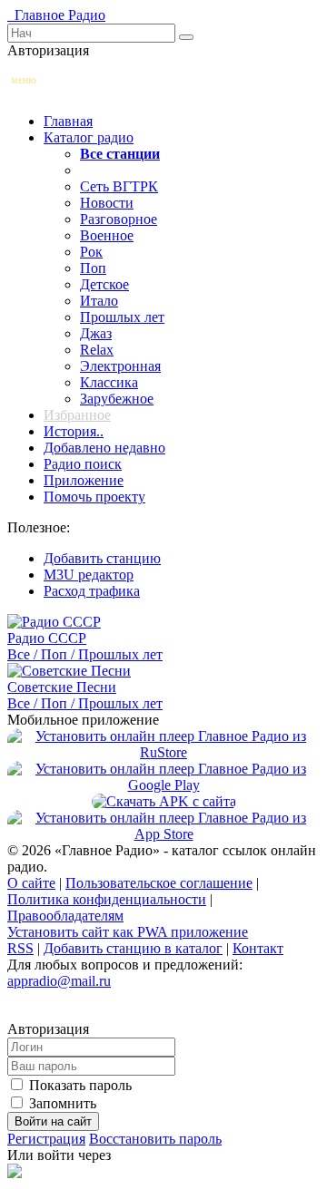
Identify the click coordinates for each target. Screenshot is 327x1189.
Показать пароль (78, 1085)
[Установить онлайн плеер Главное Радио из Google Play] (163, 785)
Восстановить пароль (155, 1138)
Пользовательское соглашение (159, 883)
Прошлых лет (122, 317)
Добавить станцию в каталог (133, 948)
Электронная (120, 366)
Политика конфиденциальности (106, 899)
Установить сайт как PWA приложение (127, 932)
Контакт (258, 948)
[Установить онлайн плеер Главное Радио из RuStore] (163, 752)
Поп (93, 268)
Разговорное (118, 219)
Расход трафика (92, 591)
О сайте (31, 883)
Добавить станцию (102, 558)
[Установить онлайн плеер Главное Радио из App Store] (163, 834)
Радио (56, 15)
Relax (97, 349)
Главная (68, 121)
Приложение (84, 480)
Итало (99, 300)
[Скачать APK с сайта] (164, 801)
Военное (107, 235)
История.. (74, 431)
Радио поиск (83, 464)
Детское (104, 284)
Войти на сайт (53, 1121)
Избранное (77, 415)
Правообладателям (65, 915)
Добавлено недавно (104, 447)
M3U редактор (89, 574)
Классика (109, 382)
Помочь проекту (94, 496)
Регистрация (46, 1138)
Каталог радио (89, 137)
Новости (107, 202)
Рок (91, 251)
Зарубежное (117, 398)
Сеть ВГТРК (119, 186)
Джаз (96, 333)
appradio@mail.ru (59, 981)
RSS (20, 948)
